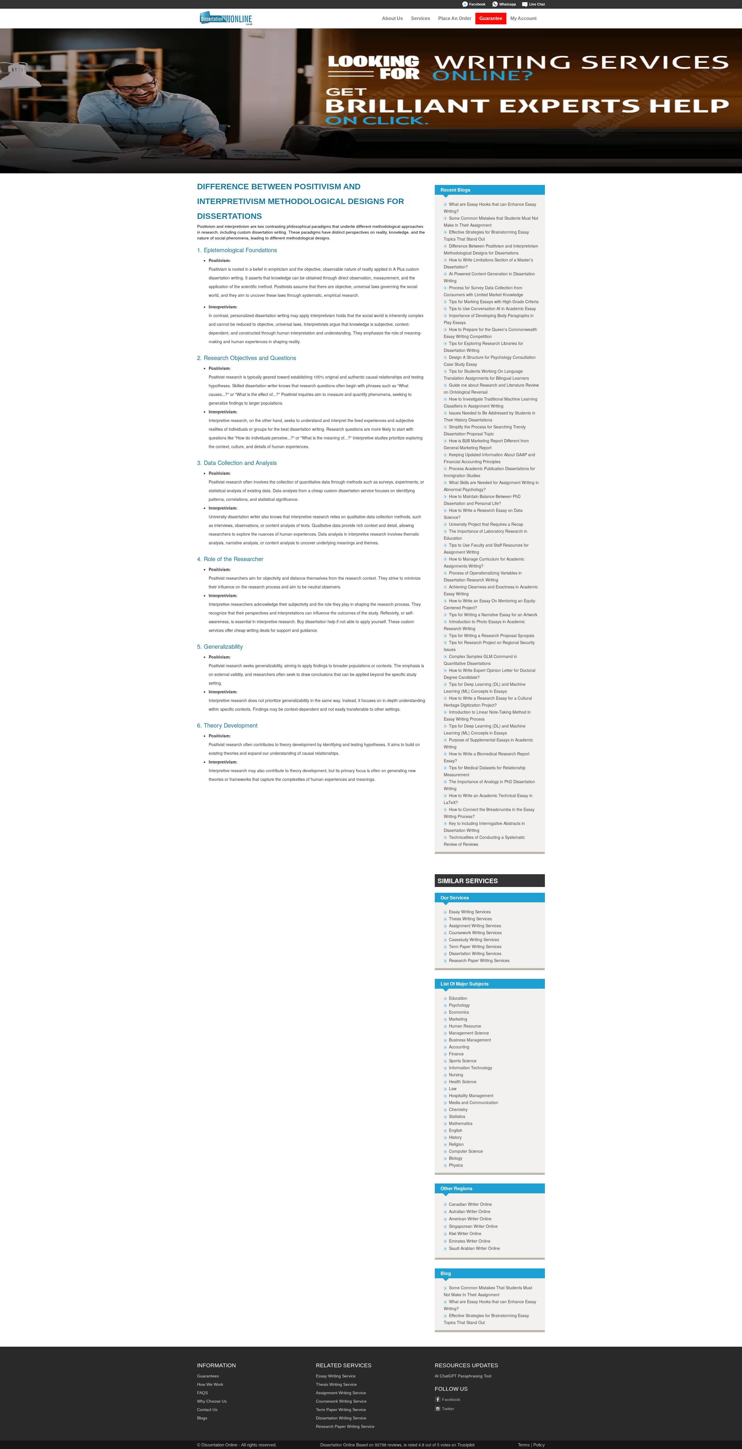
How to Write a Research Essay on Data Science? (483, 513)
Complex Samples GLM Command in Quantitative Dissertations (480, 659)
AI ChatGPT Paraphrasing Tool (463, 1376)
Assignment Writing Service (341, 1392)
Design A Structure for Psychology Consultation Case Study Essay (490, 360)
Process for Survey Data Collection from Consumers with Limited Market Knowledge (483, 291)
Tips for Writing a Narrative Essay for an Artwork (493, 614)
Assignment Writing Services (475, 925)
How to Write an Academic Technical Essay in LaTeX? (488, 798)
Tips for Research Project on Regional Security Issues (489, 645)
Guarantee (490, 18)
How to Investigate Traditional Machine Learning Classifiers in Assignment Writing (490, 402)
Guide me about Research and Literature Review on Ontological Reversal (491, 388)
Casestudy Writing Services (474, 939)
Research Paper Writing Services (479, 960)
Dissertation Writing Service (341, 1418)
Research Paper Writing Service (345, 1426)
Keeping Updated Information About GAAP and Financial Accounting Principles (489, 458)
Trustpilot (465, 1444)
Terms (524, 1444)
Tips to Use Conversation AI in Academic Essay (492, 308)
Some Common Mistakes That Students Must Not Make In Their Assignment (488, 1291)
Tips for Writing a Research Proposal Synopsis (491, 635)
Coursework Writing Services (475, 932)
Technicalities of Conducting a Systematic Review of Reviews (484, 840)
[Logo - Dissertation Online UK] (226, 18)
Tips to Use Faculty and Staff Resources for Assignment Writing (486, 548)
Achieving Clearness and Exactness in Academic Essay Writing (491, 590)
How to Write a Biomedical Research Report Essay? (487, 757)
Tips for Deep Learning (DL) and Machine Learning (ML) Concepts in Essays (484, 687)
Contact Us (207, 1409)
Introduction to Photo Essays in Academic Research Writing (484, 625)
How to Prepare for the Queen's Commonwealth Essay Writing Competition (490, 332)
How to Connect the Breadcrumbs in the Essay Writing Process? (489, 812)
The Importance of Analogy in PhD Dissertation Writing (489, 785)
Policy (539, 1444)
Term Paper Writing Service (341, 1409)
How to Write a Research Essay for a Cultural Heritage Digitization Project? (488, 701)
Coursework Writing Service (341, 1401)
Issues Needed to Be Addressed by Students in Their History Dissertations (489, 416)
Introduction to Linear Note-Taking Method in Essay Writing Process (487, 715)
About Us (392, 18)
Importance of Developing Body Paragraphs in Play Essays (489, 318)
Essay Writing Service (336, 1376)
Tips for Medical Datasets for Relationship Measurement (484, 771)
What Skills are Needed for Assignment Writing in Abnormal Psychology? (491, 485)
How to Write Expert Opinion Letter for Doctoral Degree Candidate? (489, 673)
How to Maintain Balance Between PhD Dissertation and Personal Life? (482, 499)
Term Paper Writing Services (475, 946)
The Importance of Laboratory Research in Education (485, 534)
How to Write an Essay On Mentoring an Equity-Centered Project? (490, 604)
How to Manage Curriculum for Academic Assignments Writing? (484, 562)
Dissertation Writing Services (475, 953)
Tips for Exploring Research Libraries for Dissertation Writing (483, 346)
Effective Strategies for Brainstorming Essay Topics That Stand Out (486, 235)
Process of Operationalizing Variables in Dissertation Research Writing (483, 576)
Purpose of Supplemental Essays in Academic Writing (488, 743)
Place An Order (454, 18)
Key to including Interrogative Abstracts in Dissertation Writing (484, 826)
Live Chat (537, 4)
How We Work (210, 1384)
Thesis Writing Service (336, 1384)
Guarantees (208, 1376)
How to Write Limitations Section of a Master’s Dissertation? (488, 263)
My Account (523, 18)
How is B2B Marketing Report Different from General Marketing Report (486, 444)
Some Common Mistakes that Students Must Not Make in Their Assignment (491, 221)
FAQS (202, 1392)
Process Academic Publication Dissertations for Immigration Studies (489, 472)
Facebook (477, 4)
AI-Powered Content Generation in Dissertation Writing (489, 277)
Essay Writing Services (470, 912)
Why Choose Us (212, 1401)
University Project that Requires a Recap (486, 524)
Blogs (202, 1418)
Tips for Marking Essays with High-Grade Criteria (494, 301)
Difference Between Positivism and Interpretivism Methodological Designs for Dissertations (491, 249)
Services (420, 18)
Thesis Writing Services (470, 918)
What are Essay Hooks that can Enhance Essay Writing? (490, 207)
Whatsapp (507, 4)
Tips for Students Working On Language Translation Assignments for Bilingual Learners (486, 374)
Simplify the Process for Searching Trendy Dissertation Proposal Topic (485, 430)
